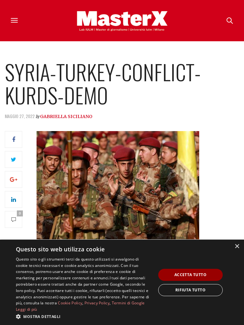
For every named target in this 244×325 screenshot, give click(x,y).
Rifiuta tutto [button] (190, 290)
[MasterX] (122, 21)
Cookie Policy (70, 303)
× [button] (236, 246)
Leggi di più (26, 309)
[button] (84, 316)
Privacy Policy (97, 303)
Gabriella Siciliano (66, 116)
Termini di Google (128, 303)
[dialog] (122, 282)
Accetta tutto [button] (190, 274)
